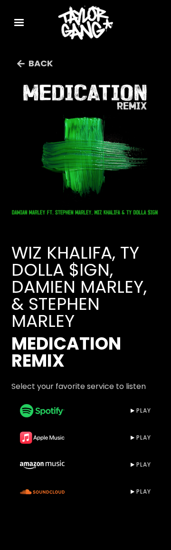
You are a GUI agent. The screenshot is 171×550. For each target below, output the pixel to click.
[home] (85, 22)
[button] (19, 22)
